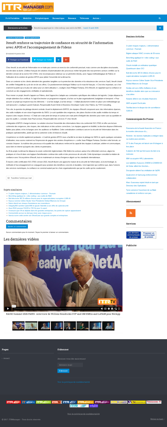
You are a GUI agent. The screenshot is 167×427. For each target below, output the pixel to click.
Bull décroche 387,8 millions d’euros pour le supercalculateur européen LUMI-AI (39, 198)
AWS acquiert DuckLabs (136, 103)
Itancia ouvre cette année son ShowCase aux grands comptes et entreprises (38, 215)
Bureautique (58, 18)
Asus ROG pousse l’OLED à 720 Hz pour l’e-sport (28, 208)
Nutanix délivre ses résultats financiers (141, 99)
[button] (160, 18)
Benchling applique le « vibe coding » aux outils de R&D (30, 196)
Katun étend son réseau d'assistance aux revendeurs (29, 203)
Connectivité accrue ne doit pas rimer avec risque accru (30, 213)
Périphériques (42, 18)
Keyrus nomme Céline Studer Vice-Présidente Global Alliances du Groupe (37, 201)
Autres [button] (96, 18)
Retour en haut (156, 419)
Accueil (6, 358)
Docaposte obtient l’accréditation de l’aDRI (143, 170)
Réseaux (72, 18)
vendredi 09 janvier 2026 (16, 54)
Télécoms (84, 18)
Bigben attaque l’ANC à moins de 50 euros (143, 53)
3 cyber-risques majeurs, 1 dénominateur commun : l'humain (32, 193)
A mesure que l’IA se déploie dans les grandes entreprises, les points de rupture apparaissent (45, 211)
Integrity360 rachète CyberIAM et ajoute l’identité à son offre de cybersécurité (38, 206)
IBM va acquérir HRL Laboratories (139, 158)
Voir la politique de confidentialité (73, 382)
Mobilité (27, 18)
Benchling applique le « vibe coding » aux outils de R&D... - (66, 28)
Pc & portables (12, 18)
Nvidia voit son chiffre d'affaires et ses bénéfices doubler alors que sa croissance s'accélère (143, 91)
